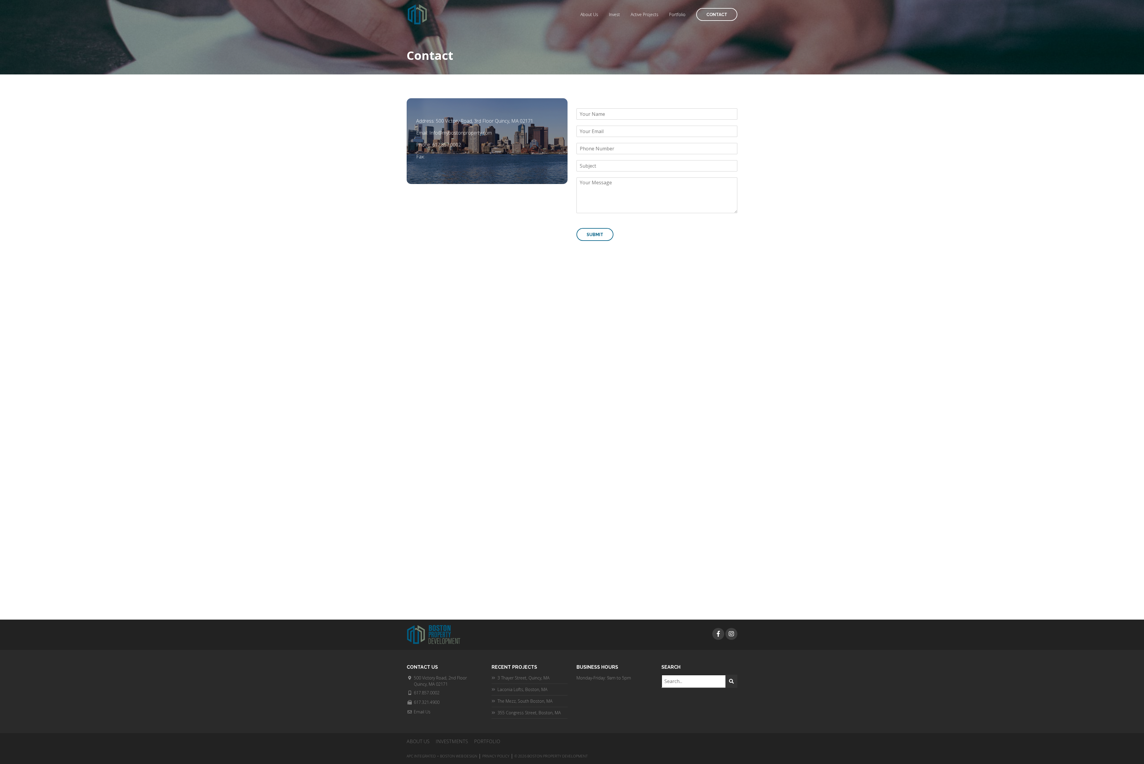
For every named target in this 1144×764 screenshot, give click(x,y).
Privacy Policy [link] (495, 756)
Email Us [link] (422, 712)
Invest (614, 14)
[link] (718, 634)
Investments (452, 741)
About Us (589, 14)
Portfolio (677, 14)
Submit (595, 234)
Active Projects (644, 14)
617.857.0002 (446, 144)
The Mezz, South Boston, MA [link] (525, 701)
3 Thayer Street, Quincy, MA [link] (523, 678)
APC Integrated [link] (421, 756)
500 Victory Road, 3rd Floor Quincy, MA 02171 (484, 121)
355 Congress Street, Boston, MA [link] (529, 712)
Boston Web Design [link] (458, 756)
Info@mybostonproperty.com (460, 133)
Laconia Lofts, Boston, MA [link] (522, 689)
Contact (716, 14)
